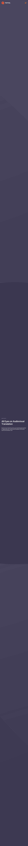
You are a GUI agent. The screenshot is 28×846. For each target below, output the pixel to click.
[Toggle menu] (25, 3)
